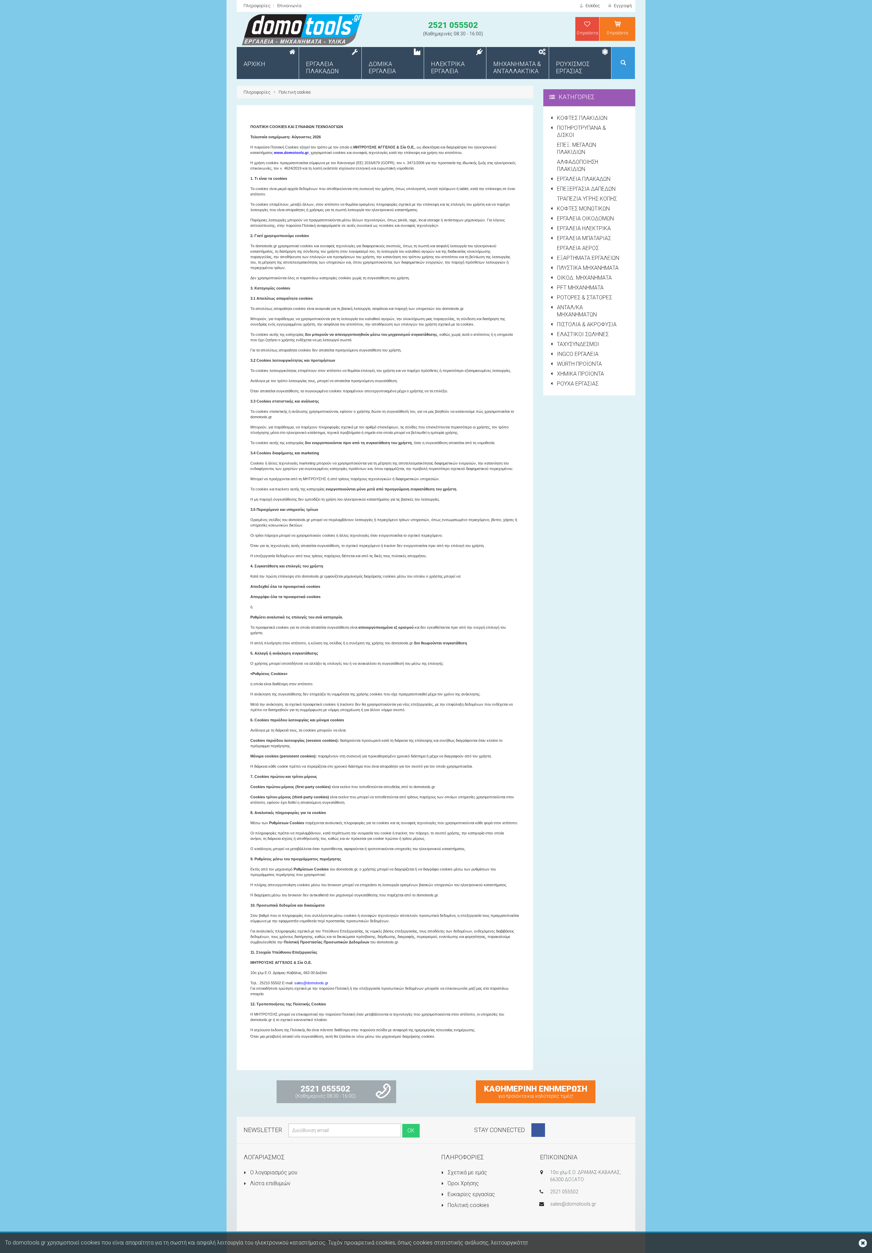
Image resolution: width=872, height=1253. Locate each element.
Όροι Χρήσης (462, 1183)
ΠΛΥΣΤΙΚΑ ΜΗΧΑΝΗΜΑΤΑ (588, 268)
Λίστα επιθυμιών (270, 1183)
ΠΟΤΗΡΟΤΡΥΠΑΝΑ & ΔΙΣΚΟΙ (581, 131)
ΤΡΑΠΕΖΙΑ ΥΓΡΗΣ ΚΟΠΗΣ (587, 198)
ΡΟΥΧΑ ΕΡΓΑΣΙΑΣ (577, 383)
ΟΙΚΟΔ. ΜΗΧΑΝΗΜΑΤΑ (584, 278)
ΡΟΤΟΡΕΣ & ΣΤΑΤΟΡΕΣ (584, 297)
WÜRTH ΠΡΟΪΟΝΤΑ (579, 364)
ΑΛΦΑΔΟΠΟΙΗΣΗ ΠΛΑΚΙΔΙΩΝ (577, 165)
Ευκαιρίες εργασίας (470, 1194)
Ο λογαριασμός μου (273, 1172)
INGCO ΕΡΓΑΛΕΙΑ (577, 354)
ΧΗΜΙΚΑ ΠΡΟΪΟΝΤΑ (580, 374)
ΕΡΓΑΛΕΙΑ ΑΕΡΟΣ (578, 248)
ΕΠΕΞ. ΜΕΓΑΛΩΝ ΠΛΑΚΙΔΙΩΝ (576, 148)
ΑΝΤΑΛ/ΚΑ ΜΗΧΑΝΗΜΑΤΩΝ (577, 311)
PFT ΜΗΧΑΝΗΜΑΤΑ (580, 287)
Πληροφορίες (257, 5)
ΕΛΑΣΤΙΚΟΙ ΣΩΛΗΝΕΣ (583, 334)
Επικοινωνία (289, 5)
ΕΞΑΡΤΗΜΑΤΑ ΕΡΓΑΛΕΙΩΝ (588, 258)
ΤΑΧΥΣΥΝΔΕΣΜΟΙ (578, 344)
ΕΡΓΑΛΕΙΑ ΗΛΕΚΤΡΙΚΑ (584, 228)
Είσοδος (592, 5)
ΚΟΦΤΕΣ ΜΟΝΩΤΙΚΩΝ (583, 208)
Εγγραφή (622, 5)
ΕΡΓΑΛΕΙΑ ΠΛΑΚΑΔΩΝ (583, 179)
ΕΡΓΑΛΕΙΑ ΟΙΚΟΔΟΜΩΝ (585, 218)
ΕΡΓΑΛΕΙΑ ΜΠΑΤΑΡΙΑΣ (584, 238)
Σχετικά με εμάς (466, 1172)
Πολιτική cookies (295, 92)
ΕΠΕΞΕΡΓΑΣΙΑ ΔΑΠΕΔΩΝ (586, 189)
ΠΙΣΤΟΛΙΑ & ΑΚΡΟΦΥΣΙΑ (587, 324)
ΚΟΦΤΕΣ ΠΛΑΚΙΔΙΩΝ (582, 118)
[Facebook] (538, 1130)
